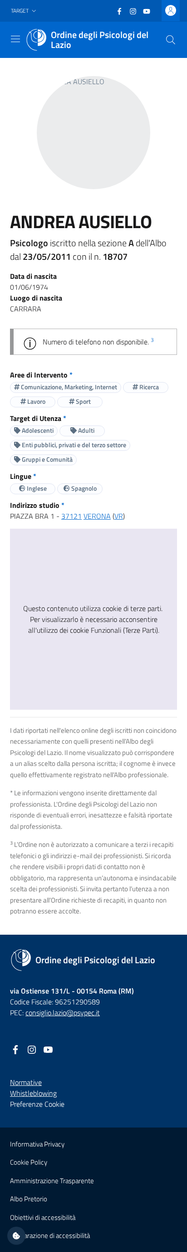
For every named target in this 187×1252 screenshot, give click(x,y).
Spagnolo (83, 488)
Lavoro (35, 401)
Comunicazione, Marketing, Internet (68, 386)
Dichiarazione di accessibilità (50, 1235)
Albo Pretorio (28, 1199)
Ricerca (148, 386)
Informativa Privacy (37, 1144)
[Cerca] (170, 39)
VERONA (97, 516)
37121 (71, 516)
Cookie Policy (28, 1162)
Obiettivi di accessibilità (42, 1217)
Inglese (36, 488)
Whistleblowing (33, 1093)
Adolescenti (37, 430)
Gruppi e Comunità (46, 459)
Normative (26, 1082)
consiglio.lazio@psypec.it (62, 1012)
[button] (24, 11)
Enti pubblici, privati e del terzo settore (73, 444)
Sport (82, 401)
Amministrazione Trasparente (52, 1181)
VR (118, 516)
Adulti (85, 430)
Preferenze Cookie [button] (37, 1104)
